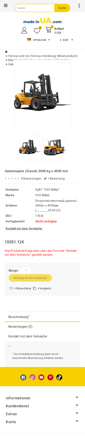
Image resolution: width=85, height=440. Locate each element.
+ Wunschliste (22, 288)
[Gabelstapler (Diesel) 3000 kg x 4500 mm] (42, 94)
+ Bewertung (56, 178)
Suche (62, 8)
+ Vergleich (44, 288)
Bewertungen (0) (20, 327)
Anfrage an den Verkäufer (30, 278)
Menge (13, 270)
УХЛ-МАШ (42, 195)
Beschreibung (19, 317)
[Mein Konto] (24, 30)
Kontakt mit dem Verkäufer (28, 336)
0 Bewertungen (31, 178)
